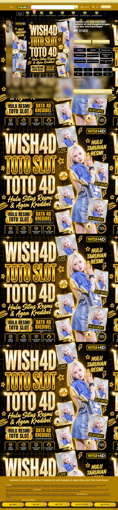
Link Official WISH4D (28, 500)
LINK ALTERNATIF (83, 505)
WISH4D (8, 485)
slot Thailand (37, 489)
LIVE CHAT (106, 505)
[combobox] (52, 7)
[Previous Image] (15, 51)
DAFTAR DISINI (82, 42)
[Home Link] (22, 7)
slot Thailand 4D (81, 494)
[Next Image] (66, 51)
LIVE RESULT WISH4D (92, 92)
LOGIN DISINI (101, 42)
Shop (11, 7)
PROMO (14, 504)
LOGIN (37, 504)
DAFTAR (60, 505)
